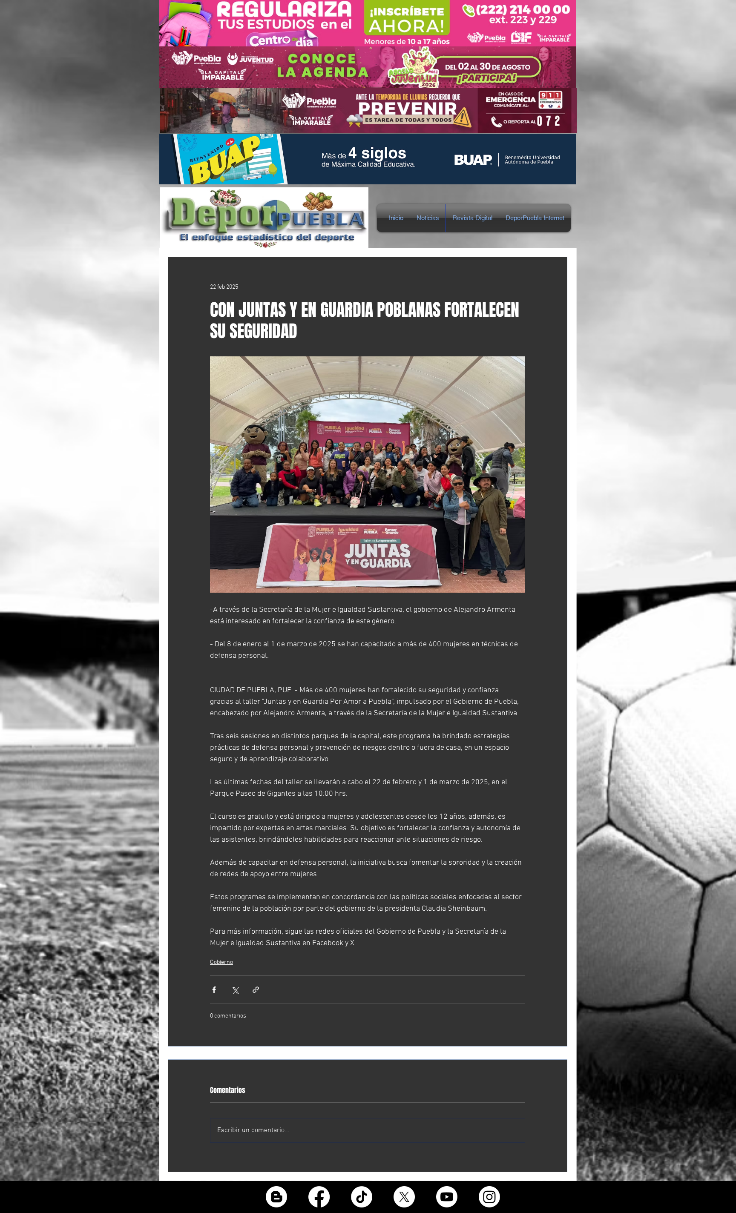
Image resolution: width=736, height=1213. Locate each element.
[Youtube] (446, 1196)
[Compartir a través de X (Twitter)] (235, 990)
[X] (404, 1196)
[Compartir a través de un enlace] (256, 990)
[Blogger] (276, 1196)
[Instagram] (489, 1196)
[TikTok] (361, 1196)
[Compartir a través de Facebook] (214, 990)
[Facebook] (319, 1196)
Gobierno (221, 962)
